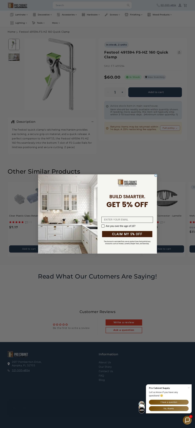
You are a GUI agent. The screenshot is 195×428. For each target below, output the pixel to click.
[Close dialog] (156, 175)
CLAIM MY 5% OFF (127, 234)
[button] (187, 420)
